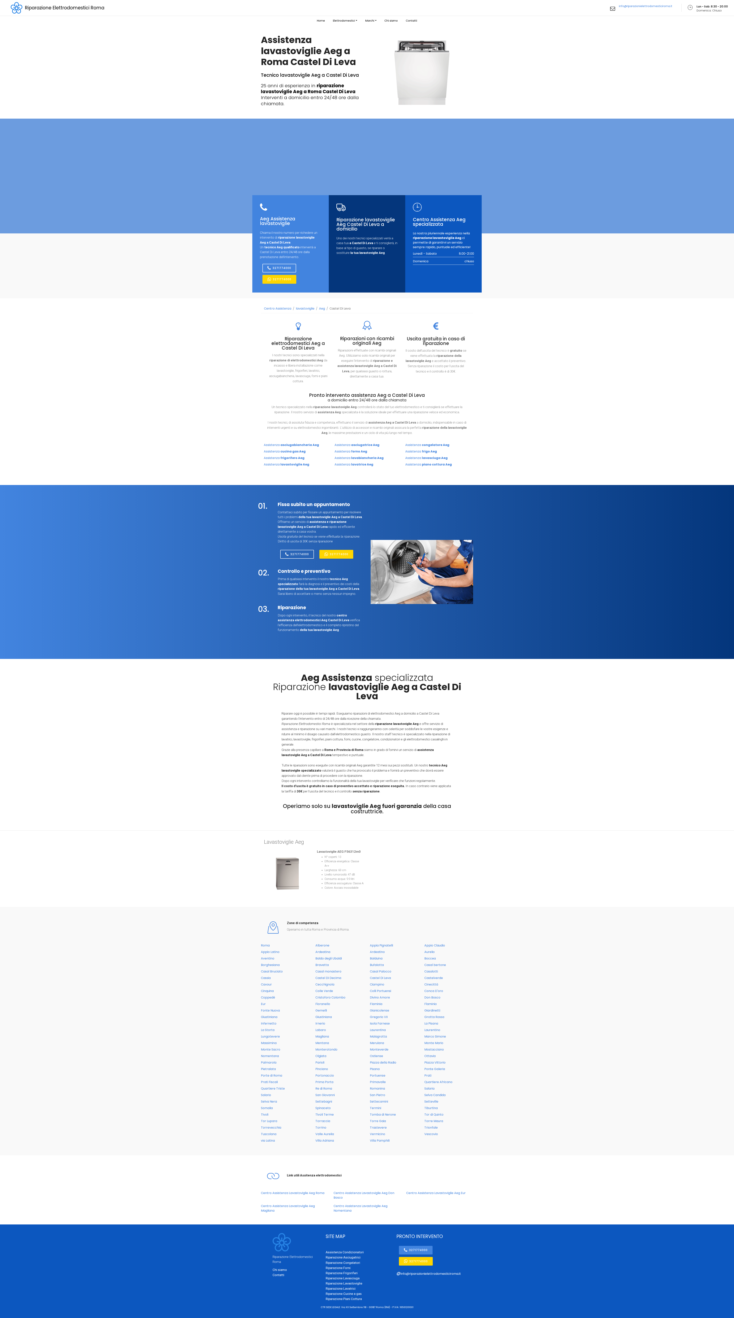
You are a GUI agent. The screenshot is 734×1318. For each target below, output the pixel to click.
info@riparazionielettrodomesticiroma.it (645, 6)
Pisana (375, 1069)
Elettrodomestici (344, 21)
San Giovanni (325, 1095)
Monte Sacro (270, 1049)
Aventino (267, 958)
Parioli (319, 1062)
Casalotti (431, 971)
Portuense (377, 1075)
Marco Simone (435, 1036)
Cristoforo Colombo (330, 997)
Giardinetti (432, 1010)
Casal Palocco (380, 971)
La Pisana (431, 1023)
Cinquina (267, 991)
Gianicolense (379, 1010)
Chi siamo (391, 21)
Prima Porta (324, 1082)
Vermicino (377, 1134)
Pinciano (321, 1069)
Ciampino (377, 984)
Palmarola (268, 1062)
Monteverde (379, 1049)
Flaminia (376, 1004)
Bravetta (322, 965)
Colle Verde (324, 991)
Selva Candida (435, 1095)
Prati (427, 1075)
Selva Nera (269, 1101)
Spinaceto (323, 1108)
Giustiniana (269, 1017)
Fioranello (322, 1004)
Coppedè (268, 997)
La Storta (267, 1030)
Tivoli (264, 1114)
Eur (263, 1004)
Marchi (369, 21)
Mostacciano (434, 1049)
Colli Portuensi (380, 991)
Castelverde (433, 978)
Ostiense (376, 1056)
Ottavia (430, 1056)
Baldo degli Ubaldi (328, 958)
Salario (266, 1095)
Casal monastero (328, 971)
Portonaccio (324, 1075)
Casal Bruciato (272, 971)
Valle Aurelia (324, 1134)
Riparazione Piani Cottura (344, 1299)
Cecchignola (324, 984)
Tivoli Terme (324, 1114)
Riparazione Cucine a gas (344, 1294)
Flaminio (430, 1004)
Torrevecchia (271, 1127)
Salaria (429, 1088)
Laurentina (378, 1030)
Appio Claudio (434, 945)
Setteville (431, 1101)
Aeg (322, 308)
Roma (265, 945)
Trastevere (378, 1127)
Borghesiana (270, 965)
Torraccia (322, 1121)
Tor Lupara (269, 1121)
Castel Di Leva (340, 308)
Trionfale (431, 1127)
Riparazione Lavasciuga (343, 1278)
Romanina (377, 1088)
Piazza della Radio (383, 1062)
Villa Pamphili (380, 1140)
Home (321, 21)
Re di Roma (323, 1088)
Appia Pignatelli (381, 945)
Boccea (430, 958)
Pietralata (268, 1069)
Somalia (267, 1108)
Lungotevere (270, 1036)
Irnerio (320, 1023)
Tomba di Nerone (383, 1114)
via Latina (268, 1140)
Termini (375, 1108)
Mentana (322, 1043)
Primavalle (378, 1082)
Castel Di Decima (328, 978)
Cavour (266, 984)
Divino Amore (380, 997)
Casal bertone (435, 965)
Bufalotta (377, 965)
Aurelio (429, 952)
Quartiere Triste (273, 1088)
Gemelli (321, 1010)
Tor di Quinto (433, 1114)
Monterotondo (326, 1049)
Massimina (269, 1043)
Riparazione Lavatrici (341, 1288)
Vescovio (431, 1134)
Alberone (322, 945)
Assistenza (291, 445)
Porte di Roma (271, 1075)
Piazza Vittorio (435, 1062)
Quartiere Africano (438, 1082)
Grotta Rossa (434, 1017)
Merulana (377, 1043)
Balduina (376, 958)
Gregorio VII (379, 1017)
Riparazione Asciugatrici (343, 1257)
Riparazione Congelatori (343, 1263)
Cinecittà (431, 984)
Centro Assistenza (277, 308)
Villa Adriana (324, 1140)
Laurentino (432, 1030)
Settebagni (323, 1101)
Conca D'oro (433, 991)
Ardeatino (377, 952)
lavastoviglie (305, 308)
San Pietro (377, 1095)
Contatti (411, 21)
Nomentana (270, 1056)
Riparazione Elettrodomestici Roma (64, 8)
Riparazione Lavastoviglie (344, 1283)
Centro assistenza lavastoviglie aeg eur (436, 1193)
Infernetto (268, 1023)
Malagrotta (378, 1036)
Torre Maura (433, 1121)
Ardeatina (322, 952)
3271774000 (282, 268)
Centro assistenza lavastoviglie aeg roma (292, 1193)
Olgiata (320, 1056)
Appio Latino (270, 952)
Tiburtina (431, 1108)
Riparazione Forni (338, 1268)
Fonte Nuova (270, 1010)
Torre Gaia (378, 1121)
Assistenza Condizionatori (345, 1252)
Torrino (320, 1127)
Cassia (266, 978)
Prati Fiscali (269, 1082)
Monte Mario (433, 1043)
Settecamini (379, 1101)
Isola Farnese (380, 1023)
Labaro (320, 1030)
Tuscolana (268, 1134)
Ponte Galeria (434, 1069)
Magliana (322, 1036)
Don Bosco (432, 997)
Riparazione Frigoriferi (342, 1273)
